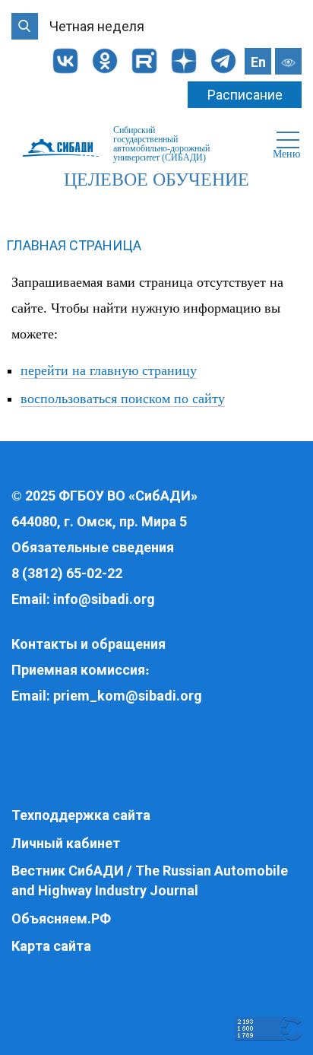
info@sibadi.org (104, 599)
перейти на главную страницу (109, 370)
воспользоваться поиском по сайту (123, 398)
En (258, 62)
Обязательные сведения (92, 547)
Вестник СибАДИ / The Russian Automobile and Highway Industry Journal (149, 880)
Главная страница (73, 245)
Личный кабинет (65, 843)
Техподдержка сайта (80, 815)
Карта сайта (51, 946)
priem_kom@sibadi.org (127, 696)
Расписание (245, 95)
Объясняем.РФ (61, 918)
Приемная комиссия (78, 670)
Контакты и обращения (88, 644)
